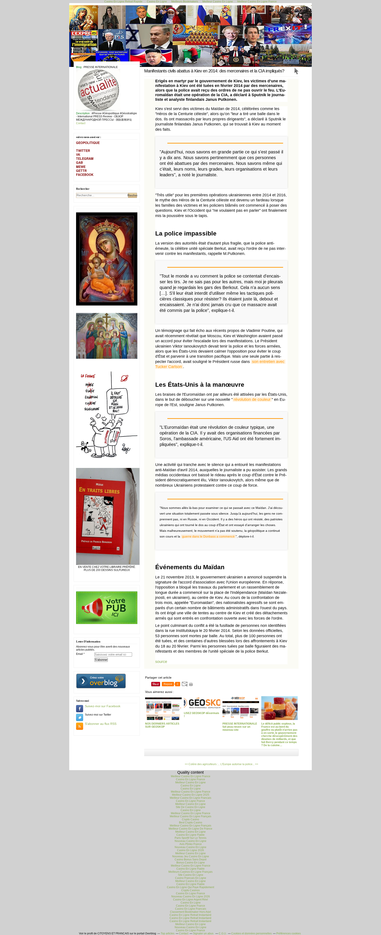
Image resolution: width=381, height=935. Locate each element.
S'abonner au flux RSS (100, 723)
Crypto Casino (190, 819)
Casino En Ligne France (190, 779)
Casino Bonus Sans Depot (190, 859)
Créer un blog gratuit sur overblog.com (101, 681)
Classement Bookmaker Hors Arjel (190, 911)
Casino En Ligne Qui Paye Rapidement (190, 887)
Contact (80, 123)
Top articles (167, 933)
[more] (280, 183)
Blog (79, 67)
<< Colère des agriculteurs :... (202, 764)
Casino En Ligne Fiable (190, 834)
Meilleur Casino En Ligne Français (190, 816)
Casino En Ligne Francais (190, 908)
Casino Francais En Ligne (190, 878)
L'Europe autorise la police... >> (239, 764)
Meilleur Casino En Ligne (190, 782)
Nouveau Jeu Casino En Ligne (190, 856)
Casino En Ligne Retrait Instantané (190, 915)
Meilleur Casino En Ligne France (190, 776)
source (161, 661)
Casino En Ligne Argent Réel (190, 899)
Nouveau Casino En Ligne (190, 841)
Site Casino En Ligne (190, 874)
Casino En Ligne (191, 785)
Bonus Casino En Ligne (190, 862)
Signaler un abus (203, 933)
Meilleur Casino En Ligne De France (190, 828)
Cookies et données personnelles (251, 933)
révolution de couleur (252, 399)
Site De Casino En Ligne (190, 807)
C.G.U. (223, 933)
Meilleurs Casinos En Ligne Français (190, 871)
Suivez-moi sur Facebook (102, 706)
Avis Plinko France (190, 844)
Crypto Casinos (190, 890)
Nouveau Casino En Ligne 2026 (190, 896)
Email (79, 653)
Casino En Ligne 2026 (190, 850)
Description (83, 113)
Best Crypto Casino (190, 822)
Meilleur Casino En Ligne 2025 (190, 794)
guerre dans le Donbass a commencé (208, 536)
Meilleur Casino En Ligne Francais (190, 797)
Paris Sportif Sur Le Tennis (190, 837)
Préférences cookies (288, 933)
